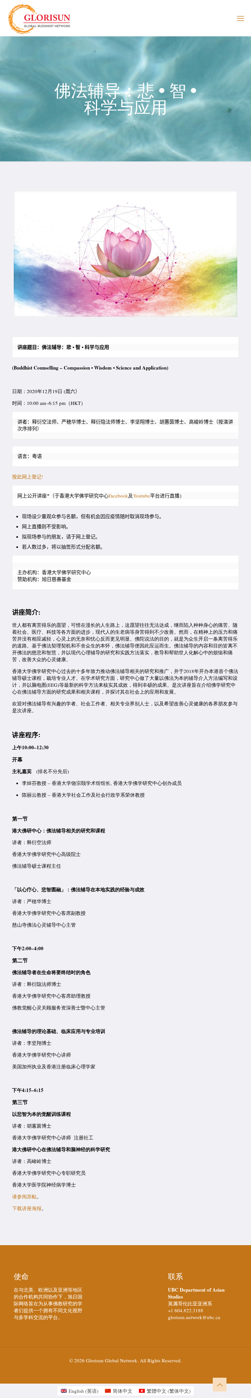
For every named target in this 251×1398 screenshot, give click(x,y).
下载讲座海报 (27, 1208)
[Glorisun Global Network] (39, 18)
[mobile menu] (240, 18)
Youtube (141, 495)
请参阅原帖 (24, 1196)
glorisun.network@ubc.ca (194, 1317)
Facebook (118, 495)
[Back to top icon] (219, 1384)
